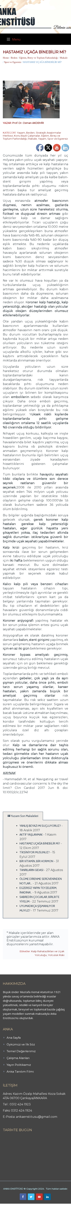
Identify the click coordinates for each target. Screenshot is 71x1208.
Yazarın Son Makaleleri (24, 816)
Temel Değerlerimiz (21, 1051)
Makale (64, 57)
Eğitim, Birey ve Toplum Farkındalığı (38, 57)
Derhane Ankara (39, 1206)
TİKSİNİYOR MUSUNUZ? (35, 852)
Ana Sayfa (14, 1037)
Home (6, 57)
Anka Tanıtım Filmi (20, 1071)
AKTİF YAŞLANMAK (31, 834)
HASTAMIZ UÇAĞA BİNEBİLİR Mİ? (40, 843)
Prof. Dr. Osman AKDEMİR (28, 122)
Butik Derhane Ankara (14, 1206)
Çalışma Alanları (18, 1058)
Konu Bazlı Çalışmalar (27, 135)
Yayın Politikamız (19, 1065)
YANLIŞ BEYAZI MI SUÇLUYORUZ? (40, 825)
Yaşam (21, 132)
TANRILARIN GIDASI (31, 870)
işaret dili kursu (59, 1206)
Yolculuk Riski (56, 955)
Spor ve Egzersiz (12, 62)
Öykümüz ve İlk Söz (21, 1044)
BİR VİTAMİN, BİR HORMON (36, 861)
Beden (14, 57)
